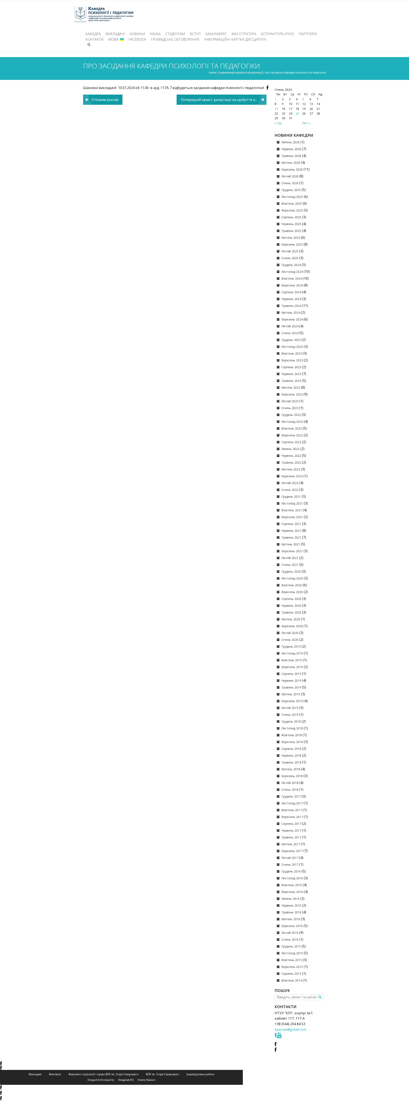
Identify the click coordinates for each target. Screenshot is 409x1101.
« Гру (278, 123)
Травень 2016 (291, 912)
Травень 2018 (291, 762)
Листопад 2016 (292, 878)
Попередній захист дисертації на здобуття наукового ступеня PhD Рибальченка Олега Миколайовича (223, 99)
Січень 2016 (289, 939)
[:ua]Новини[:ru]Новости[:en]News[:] (240, 72)
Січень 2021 (289, 565)
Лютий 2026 (289, 176)
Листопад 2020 (292, 578)
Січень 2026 (289, 183)
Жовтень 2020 (291, 585)
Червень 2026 (291, 149)
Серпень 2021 (291, 524)
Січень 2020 (289, 640)
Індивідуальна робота (200, 1074)
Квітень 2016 (290, 919)
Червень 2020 (291, 606)
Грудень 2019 (291, 646)
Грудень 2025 (291, 190)
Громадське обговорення (175, 39)
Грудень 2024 (291, 265)
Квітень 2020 (290, 619)
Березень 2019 (292, 701)
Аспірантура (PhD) (277, 34)
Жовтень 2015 (291, 960)
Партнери (308, 34)
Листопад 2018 (292, 728)
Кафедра (93, 34)
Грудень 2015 (291, 946)
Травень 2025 (291, 231)
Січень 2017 (289, 864)
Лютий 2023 (289, 401)
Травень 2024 (291, 306)
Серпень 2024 (291, 292)
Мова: (114, 39)
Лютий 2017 (289, 858)
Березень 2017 (292, 851)
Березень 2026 (292, 169)
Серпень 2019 (291, 674)
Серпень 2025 (291, 217)
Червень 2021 (291, 531)
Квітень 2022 (290, 469)
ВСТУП (195, 34)
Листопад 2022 (292, 422)
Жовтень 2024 (291, 278)
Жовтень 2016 (291, 885)
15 (276, 109)
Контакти (94, 39)
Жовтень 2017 (291, 810)
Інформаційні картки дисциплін (235, 39)
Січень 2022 (289, 490)
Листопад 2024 (292, 272)
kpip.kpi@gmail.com (290, 1029)
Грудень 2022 (291, 415)
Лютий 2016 (289, 933)
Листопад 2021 (292, 503)
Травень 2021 (291, 537)
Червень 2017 (291, 830)
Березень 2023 (292, 394)
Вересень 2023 (292, 360)
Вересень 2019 (292, 667)
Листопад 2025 (292, 197)
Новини (137, 34)
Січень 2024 (289, 333)
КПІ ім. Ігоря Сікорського (162, 1074)
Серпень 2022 (291, 442)
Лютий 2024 (289, 326)
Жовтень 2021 (291, 510)
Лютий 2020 (289, 633)
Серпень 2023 (291, 367)
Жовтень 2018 (291, 735)
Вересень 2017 (292, 817)
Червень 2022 (291, 456)
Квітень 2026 (290, 163)
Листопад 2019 (292, 653)
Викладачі (115, 34)
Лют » (306, 123)
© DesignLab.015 (124, 1080)
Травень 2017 (291, 837)
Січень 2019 (289, 715)
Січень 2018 (289, 790)
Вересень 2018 (292, 742)
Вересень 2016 (292, 892)
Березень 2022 (292, 476)
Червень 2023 (291, 374)
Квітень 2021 (290, 544)
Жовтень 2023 (291, 353)
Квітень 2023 (290, 387)
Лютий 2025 (289, 251)
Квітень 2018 (290, 769)
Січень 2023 (289, 408)
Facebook (137, 39)
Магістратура (244, 34)
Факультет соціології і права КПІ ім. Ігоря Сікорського (103, 1074)
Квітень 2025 (290, 238)
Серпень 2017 (291, 824)
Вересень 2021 (292, 517)
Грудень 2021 (291, 496)
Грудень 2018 (291, 721)
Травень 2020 (291, 612)
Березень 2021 (292, 551)
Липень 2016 (290, 899)
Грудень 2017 (291, 796)
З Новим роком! (105, 99)
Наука (155, 34)
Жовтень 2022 (291, 428)
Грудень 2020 (291, 571)
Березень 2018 (292, 776)
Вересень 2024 (292, 285)
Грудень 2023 (291, 340)
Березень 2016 (292, 926)
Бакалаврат (216, 34)
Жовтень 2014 (291, 980)
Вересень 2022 (292, 435)
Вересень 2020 (292, 592)
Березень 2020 (292, 626)
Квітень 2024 (290, 312)
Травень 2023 (291, 381)
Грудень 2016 (291, 871)
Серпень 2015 (291, 974)
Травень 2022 (291, 462)
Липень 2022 (290, 449)
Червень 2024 (291, 299)
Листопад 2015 (292, 953)
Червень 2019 (291, 680)
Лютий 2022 (289, 483)
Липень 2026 (290, 142)
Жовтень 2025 (291, 203)
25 (297, 113)
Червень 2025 (291, 224)
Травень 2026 (291, 156)
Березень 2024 (292, 319)
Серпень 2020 (291, 599)
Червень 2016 (291, 905)
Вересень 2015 (292, 967)
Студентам (175, 34)
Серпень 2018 (291, 749)
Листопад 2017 (292, 803)
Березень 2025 (292, 244)
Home (212, 72)
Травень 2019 (291, 687)
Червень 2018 (291, 755)
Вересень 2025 (292, 210)
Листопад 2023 (292, 347)
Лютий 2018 (289, 783)
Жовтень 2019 (291, 660)
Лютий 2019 (289, 708)
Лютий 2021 (289, 558)
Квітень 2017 (290, 844)
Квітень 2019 (290, 694)
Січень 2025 (289, 258)
